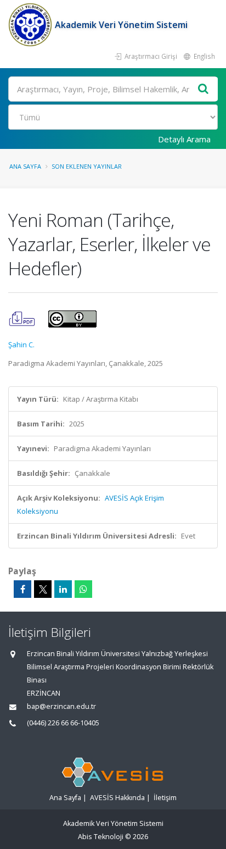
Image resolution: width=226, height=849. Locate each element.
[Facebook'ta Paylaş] (22, 589)
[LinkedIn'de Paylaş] (63, 589)
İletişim (165, 797)
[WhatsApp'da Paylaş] (83, 589)
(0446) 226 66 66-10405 (63, 723)
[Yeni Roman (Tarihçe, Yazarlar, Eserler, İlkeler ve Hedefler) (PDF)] (22, 318)
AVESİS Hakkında (117, 797)
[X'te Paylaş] (43, 589)
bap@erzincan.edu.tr (61, 706)
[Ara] (203, 89)
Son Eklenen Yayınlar (87, 166)
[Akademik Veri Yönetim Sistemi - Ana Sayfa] (31, 24)
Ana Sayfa (25, 166)
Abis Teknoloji (100, 836)
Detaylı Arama (184, 139)
